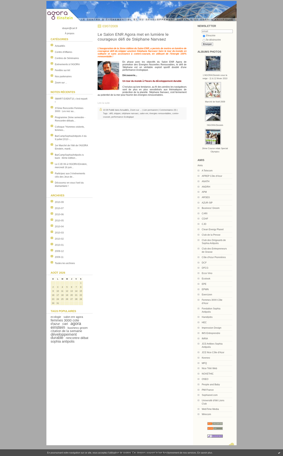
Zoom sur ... (61, 82)
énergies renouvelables (160, 113)
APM (204, 192)
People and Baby (211, 384)
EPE (204, 284)
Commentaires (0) (167, 110)
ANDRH (206, 186)
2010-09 (59, 202)
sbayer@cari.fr (69, 28)
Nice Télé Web (209, 368)
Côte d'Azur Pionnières (214, 257)
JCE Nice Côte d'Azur (213, 352)
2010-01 (59, 245)
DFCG (205, 268)
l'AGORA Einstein (215, 125)
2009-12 (59, 251)
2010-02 (59, 239)
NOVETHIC (208, 373)
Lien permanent (150, 110)
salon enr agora (73, 316)
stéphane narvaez (130, 113)
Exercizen (207, 294)
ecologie (56, 316)
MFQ (204, 363)
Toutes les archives (65, 263)
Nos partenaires (63, 76)
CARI (204, 213)
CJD (204, 224)
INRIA (205, 338)
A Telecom (207, 170)
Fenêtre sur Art (62, 70)
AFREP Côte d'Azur (212, 176)
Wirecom (206, 414)
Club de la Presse (211, 234)
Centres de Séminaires (67, 58)
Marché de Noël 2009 (215, 102)
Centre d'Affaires (63, 52)
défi (111, 113)
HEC (204, 322)
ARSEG (206, 197)
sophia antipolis (63, 341)
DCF (204, 262)
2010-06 (59, 214)
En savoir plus (204, 452)
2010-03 (59, 232)
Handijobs (207, 317)
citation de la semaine (66, 331)
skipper (117, 113)
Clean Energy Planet (213, 229)
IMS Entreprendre (211, 333)
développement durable (64, 336)
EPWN (205, 289)
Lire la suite (104, 103)
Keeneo (206, 357)
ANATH (205, 181)
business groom (78, 327)
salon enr (144, 113)
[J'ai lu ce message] (279, 452)
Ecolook (206, 278)
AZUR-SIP (207, 202)
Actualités (60, 46)
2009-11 (59, 257)
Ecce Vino (207, 273)
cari (65, 324)
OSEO (205, 379)
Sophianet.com (210, 395)
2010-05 (59, 220)
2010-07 (59, 208)
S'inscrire (210, 35)
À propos (69, 33)
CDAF (205, 218)
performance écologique (122, 117)
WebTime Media (210, 409)
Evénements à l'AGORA (67, 64)
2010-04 (59, 226)
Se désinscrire (213, 39)
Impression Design (211, 327)
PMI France (208, 390)
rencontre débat (77, 338)
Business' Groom (210, 208)
